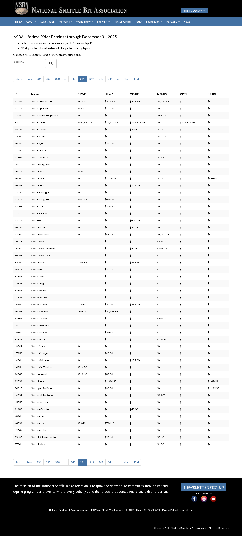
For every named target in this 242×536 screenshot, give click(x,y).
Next (127, 78)
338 (57, 78)
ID (16, 94)
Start (19, 78)
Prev (29, 78)
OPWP (81, 94)
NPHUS (162, 94)
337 (48, 78)
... (65, 78)
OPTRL (184, 94)
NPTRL (212, 94)
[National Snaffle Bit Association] (84, 8)
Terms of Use (185, 510)
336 (39, 78)
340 (73, 78)
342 (91, 78)
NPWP (109, 94)
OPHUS (134, 94)
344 (110, 78)
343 (101, 78)
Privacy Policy (169, 510)
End (136, 78)
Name (35, 94)
